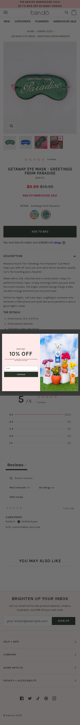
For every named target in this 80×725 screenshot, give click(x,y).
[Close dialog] (75, 336)
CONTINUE (21, 374)
